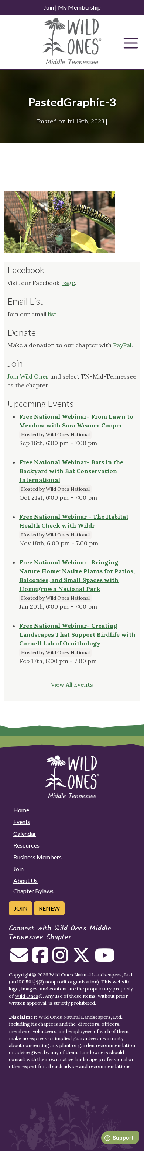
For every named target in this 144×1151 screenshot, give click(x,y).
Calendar (24, 833)
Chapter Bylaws (33, 890)
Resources (26, 845)
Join (49, 7)
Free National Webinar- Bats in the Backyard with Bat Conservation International (71, 470)
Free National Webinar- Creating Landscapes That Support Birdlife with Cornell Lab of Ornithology (77, 634)
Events (21, 821)
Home (21, 809)
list (52, 314)
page (68, 282)
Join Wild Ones (28, 376)
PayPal (122, 345)
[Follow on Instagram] (60, 959)
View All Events (72, 684)
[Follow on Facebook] (40, 959)
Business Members (37, 856)
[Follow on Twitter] (81, 959)
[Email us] (19, 959)
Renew (49, 908)
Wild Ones (26, 996)
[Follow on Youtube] (104, 959)
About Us (25, 880)
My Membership (79, 7)
